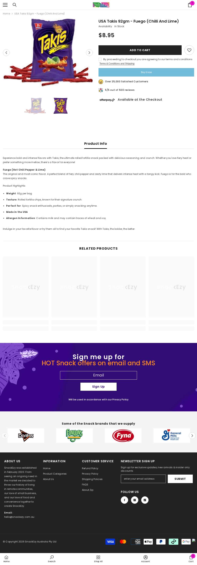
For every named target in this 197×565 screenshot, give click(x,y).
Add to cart (140, 50)
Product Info (95, 143)
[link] (25, 322)
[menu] (5, 5)
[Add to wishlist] (189, 50)
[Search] (14, 5)
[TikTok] (145, 500)
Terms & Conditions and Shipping (116, 63)
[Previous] (6, 52)
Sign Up (98, 386)
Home (6, 13)
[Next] (89, 52)
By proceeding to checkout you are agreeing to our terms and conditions (147, 59)
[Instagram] (134, 500)
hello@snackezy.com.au (19, 517)
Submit (180, 479)
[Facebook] (124, 500)
